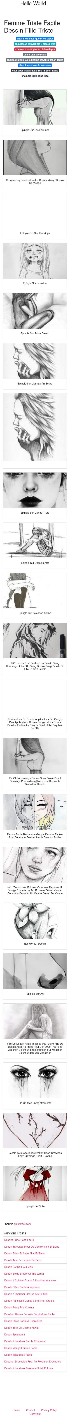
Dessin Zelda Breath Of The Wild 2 (24, 1273)
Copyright (35, 1413)
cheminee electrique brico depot (35, 38)
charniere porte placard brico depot (35, 49)
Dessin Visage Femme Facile (21, 1348)
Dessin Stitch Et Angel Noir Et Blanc (24, 1253)
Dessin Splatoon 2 (14, 1334)
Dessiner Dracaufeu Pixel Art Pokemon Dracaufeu (32, 1361)
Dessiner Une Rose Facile (19, 1240)
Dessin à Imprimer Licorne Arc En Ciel (26, 1294)
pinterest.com (23, 1224)
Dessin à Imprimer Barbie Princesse (24, 1341)
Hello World (33, 3)
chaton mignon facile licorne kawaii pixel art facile (35, 60)
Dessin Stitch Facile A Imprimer (22, 1287)
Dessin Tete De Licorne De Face (22, 1260)
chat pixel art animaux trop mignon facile (35, 70)
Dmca (16, 1410)
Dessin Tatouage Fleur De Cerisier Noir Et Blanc (31, 1246)
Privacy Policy (49, 1410)
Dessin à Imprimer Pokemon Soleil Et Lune (28, 1368)
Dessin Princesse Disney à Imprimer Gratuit (29, 1300)
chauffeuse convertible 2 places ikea (35, 44)
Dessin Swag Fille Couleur (19, 1307)
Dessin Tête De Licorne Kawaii (21, 1327)
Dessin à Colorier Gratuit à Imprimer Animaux (30, 1280)
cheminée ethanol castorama (35, 65)
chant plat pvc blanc (35, 54)
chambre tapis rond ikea (35, 76)
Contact (30, 1410)
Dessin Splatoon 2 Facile (18, 1354)
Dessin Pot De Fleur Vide (18, 1267)
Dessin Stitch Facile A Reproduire (23, 1321)
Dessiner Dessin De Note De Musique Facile (29, 1314)
